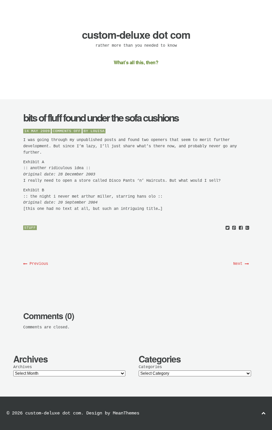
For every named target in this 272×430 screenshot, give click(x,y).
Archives (22, 367)
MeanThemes (126, 413)
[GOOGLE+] (247, 228)
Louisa (97, 131)
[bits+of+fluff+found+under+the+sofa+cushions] (227, 228)
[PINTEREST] (234, 228)
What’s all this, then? (136, 62)
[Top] (263, 413)
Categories (150, 367)
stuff (30, 228)
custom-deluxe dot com (136, 34)
